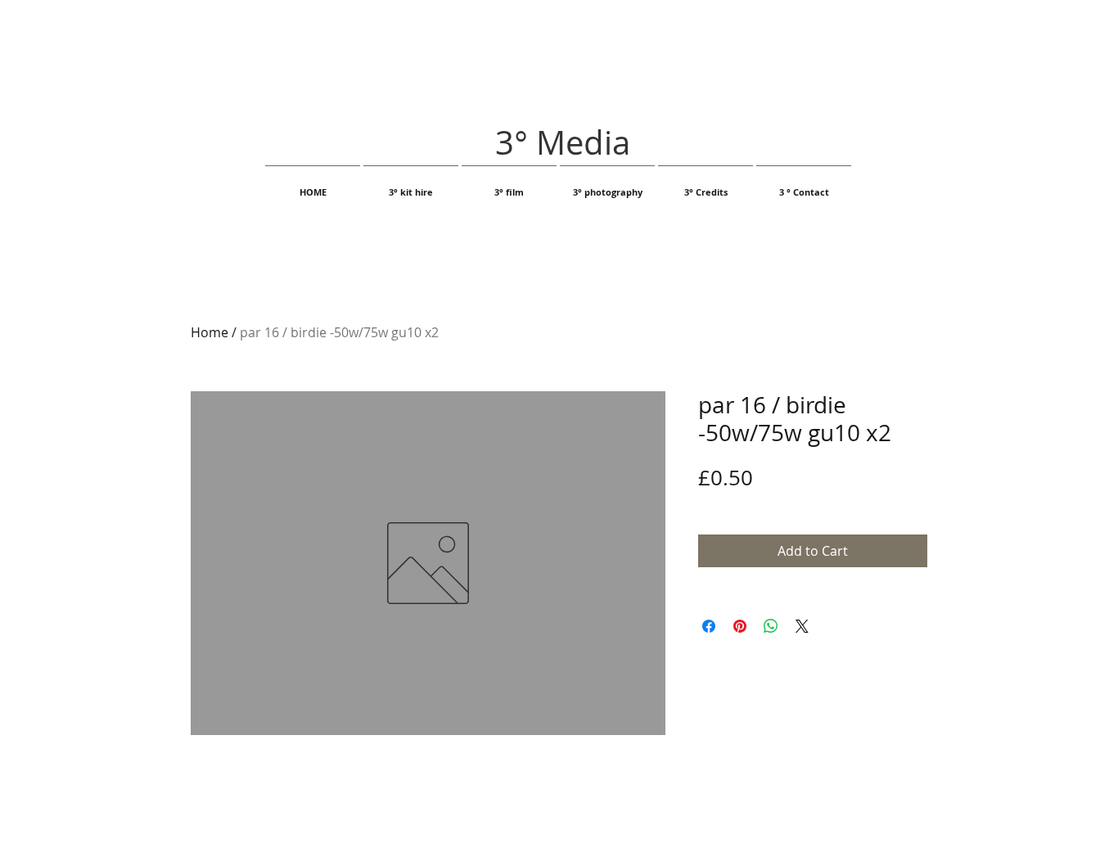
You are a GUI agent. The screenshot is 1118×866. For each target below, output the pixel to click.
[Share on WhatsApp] (771, 626)
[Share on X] (802, 626)
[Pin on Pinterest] (740, 626)
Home (209, 332)
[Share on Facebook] (709, 626)
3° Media (562, 142)
